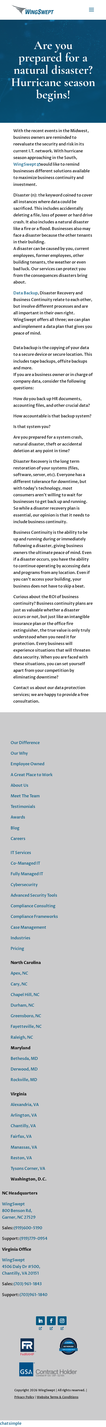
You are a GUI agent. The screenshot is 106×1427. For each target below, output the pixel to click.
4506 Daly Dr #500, (21, 1266)
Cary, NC (19, 984)
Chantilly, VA (23, 1126)
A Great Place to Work (32, 775)
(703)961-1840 (33, 1295)
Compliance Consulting (33, 906)
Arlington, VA (24, 1115)
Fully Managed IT (27, 874)
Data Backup (25, 293)
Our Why (19, 753)
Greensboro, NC (26, 1016)
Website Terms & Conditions (57, 1397)
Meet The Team (25, 796)
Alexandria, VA (25, 1104)
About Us (19, 785)
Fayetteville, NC (26, 1026)
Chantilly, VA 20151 (20, 1273)
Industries (20, 938)
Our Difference (25, 743)
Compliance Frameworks (34, 916)
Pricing (17, 948)
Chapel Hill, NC (25, 995)
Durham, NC (22, 1005)
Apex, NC (19, 973)
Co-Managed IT (25, 863)
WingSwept (25, 164)
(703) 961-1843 (28, 1284)
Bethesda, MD (24, 1058)
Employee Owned (27, 764)
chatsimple (10, 1423)
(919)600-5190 (28, 1228)
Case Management (28, 927)
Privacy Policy (24, 1397)
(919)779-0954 (33, 1238)
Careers (18, 838)
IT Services (21, 853)
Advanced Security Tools (34, 895)
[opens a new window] (40, 1320)
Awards (18, 817)
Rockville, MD (24, 1080)
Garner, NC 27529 (18, 1217)
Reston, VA (21, 1158)
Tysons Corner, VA (28, 1168)
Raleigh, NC (22, 1037)
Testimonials (23, 806)
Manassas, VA (24, 1147)
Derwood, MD (24, 1069)
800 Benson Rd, (17, 1210)
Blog (15, 828)
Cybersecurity (24, 885)
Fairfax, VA (21, 1136)
